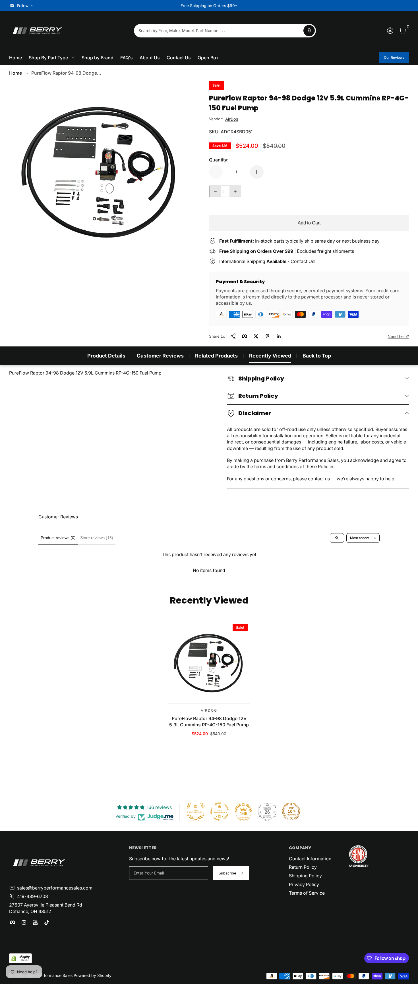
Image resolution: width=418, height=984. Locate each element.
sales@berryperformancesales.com (54, 888)
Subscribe (227, 873)
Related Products (216, 356)
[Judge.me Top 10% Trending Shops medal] (291, 811)
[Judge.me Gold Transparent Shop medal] (219, 811)
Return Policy (303, 867)
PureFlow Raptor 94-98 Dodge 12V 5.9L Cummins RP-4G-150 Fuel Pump (209, 722)
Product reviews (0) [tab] (58, 537)
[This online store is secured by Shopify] (20, 958)
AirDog (231, 119)
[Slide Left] (122, 5)
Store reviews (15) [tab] (96, 537)
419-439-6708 (32, 896)
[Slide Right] (295, 5)
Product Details (106, 356)
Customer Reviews (160, 356)
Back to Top (317, 356)
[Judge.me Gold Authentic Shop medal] (196, 811)
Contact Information (310, 858)
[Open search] (337, 538)
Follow (22, 5)
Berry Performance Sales (49, 975)
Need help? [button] (398, 336)
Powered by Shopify (92, 975)
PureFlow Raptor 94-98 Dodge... (66, 73)
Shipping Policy (305, 875)
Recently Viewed (270, 356)
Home (15, 73)
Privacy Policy (304, 884)
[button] (309, 30)
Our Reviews (394, 57)
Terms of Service (307, 893)
